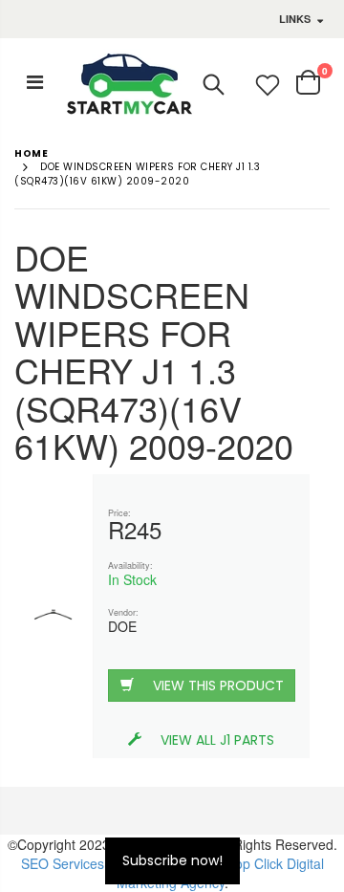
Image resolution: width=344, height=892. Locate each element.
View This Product (218, 685)
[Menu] (35, 81)
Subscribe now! (172, 860)
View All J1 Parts (217, 740)
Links (295, 18)
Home (31, 153)
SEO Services (62, 863)
